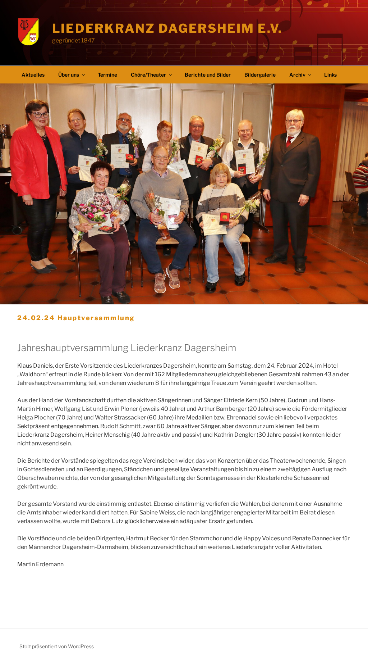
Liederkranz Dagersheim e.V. (167, 28)
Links (330, 75)
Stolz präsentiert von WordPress (56, 646)
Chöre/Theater (148, 75)
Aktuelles (33, 75)
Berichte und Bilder (208, 75)
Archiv (297, 75)
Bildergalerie (260, 75)
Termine (107, 75)
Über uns (68, 75)
